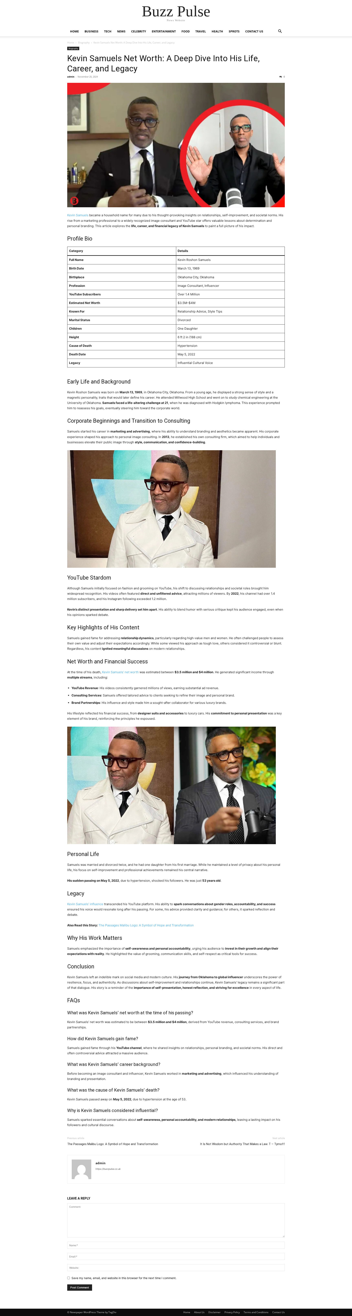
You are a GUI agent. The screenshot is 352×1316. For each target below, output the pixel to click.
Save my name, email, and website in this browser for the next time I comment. (124, 1278)
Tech (107, 31)
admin (70, 76)
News (121, 31)
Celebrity (138, 31)
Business (91, 31)
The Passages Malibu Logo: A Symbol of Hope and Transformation (146, 925)
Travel (200, 31)
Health (217, 31)
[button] (280, 32)
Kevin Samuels (77, 215)
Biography (84, 42)
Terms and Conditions (256, 1312)
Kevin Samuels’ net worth (120, 672)
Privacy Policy (232, 1312)
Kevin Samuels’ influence (85, 904)
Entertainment (164, 31)
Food (186, 31)
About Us (199, 1312)
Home (74, 31)
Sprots (234, 31)
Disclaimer (214, 1312)
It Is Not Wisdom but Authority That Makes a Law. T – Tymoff (242, 1144)
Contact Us (254, 31)
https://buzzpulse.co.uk (108, 1168)
